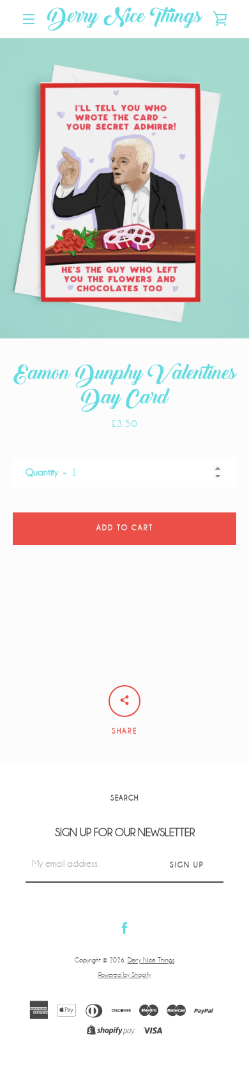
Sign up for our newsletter (125, 833)
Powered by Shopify (124, 974)
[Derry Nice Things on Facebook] (124, 927)
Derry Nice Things (124, 19)
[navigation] (29, 19)
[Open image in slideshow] (124, 188)
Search (124, 798)
